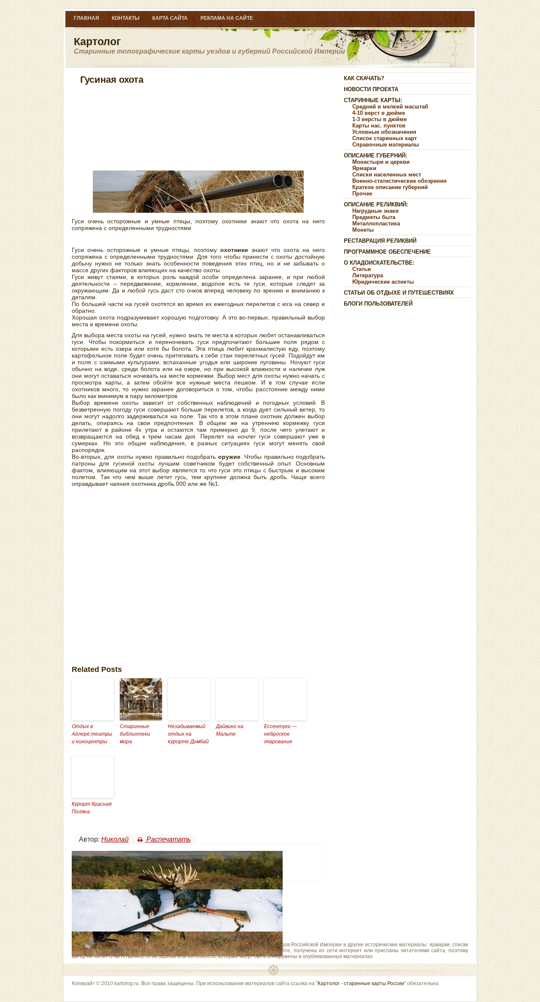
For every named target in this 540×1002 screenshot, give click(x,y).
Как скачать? (364, 78)
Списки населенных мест (386, 174)
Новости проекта (371, 89)
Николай (115, 839)
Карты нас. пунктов (378, 125)
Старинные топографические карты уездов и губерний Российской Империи (209, 51)
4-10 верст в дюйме (378, 113)
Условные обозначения (384, 132)
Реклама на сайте (226, 18)
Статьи (361, 269)
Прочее (362, 193)
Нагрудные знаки (375, 211)
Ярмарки (364, 168)
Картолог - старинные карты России (361, 983)
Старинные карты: (373, 100)
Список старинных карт (384, 138)
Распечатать (168, 839)
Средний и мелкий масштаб (390, 106)
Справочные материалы (385, 144)
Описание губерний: (375, 155)
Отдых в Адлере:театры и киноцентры (92, 734)
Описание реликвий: (376, 204)
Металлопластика (376, 223)
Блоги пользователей (378, 304)
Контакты (126, 18)
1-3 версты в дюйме (379, 119)
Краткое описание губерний (390, 187)
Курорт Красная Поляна (91, 808)
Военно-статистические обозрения (399, 181)
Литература (367, 275)
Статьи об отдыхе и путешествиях (399, 293)
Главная (86, 18)
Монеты (363, 230)
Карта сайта (170, 18)
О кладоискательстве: (379, 263)
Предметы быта (373, 217)
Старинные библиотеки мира (135, 734)
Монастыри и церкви (381, 162)
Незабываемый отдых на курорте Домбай (188, 734)
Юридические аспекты (383, 282)
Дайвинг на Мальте (229, 730)
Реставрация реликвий (380, 241)
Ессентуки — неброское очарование (280, 734)
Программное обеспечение (387, 252)
